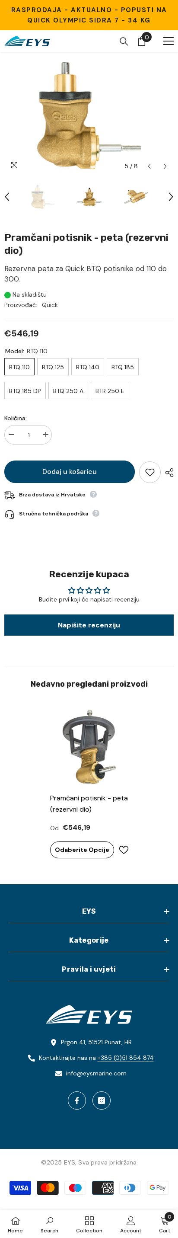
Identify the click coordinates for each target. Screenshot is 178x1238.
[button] (149, 166)
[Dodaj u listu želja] (150, 472)
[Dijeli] (167, 472)
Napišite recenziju (89, 625)
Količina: (15, 418)
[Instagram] (101, 1100)
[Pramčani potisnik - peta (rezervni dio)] (89, 747)
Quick (50, 305)
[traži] (124, 41)
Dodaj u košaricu (69, 471)
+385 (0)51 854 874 (126, 1058)
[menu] (168, 41)
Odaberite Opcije (82, 850)
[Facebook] (77, 1100)
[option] (89, 115)
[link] (49, 1224)
